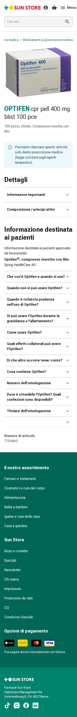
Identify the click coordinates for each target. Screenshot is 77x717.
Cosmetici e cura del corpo (24, 488)
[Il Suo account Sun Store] (44, 7)
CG (6, 608)
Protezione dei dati (18, 598)
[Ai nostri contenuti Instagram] (17, 705)
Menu (71, 8)
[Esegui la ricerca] (67, 22)
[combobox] (32, 22)
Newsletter (12, 570)
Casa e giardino (15, 526)
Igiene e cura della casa (22, 516)
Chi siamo (11, 579)
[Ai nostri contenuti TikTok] (7, 705)
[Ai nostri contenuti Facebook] (26, 705)
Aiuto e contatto (16, 551)
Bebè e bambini (16, 507)
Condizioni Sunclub (18, 617)
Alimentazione (15, 498)
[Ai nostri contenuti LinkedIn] (35, 705)
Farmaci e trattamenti (20, 479)
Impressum (12, 589)
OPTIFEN (17, 108)
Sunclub (10, 560)
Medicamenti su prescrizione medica (48, 40)
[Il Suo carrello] (54, 7)
